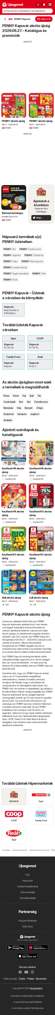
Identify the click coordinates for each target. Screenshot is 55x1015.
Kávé (16, 395)
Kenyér (29, 407)
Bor (21, 401)
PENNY (10, 249)
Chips (39, 407)
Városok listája (27, 892)
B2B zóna (27, 926)
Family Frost (20, 719)
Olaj (19, 407)
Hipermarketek (30, 716)
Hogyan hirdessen (27, 920)
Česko (22, 978)
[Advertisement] (27, 64)
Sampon (22, 414)
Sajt (31, 395)
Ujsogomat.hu (36, 988)
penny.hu (40, 679)
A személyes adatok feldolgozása (27, 1008)
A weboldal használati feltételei (27, 1002)
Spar (4, 719)
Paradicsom (41, 401)
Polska (30, 978)
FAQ (27, 874)
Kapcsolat (27, 880)
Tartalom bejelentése (27, 886)
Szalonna (9, 414)
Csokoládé (9, 401)
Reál (29, 719)
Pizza (6, 395)
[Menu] (50, 4)
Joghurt (34, 414)
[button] (44, 4)
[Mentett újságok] (38, 4)
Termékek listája (27, 898)
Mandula (8, 407)
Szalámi (8, 420)
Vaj (24, 395)
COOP (10, 719)
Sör (29, 401)
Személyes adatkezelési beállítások (27, 996)
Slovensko (41, 978)
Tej (39, 395)
